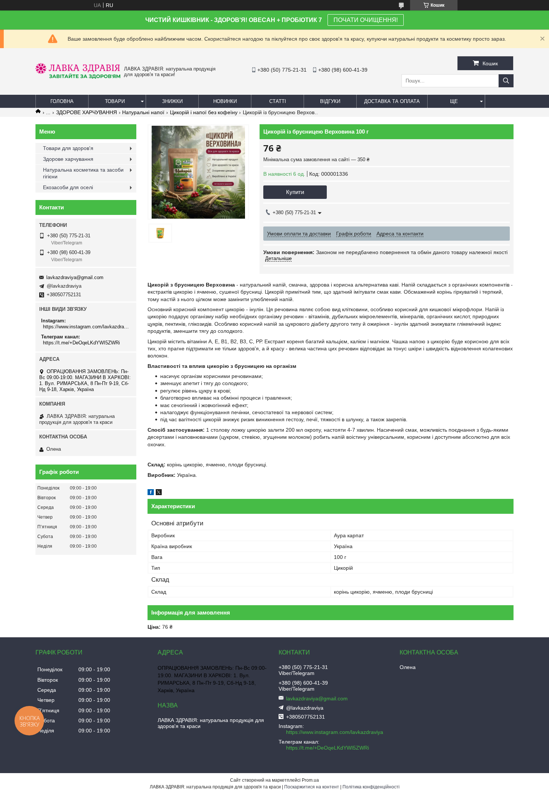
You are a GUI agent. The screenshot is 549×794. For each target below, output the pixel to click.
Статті (277, 101)
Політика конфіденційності (371, 787)
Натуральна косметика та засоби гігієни (83, 173)
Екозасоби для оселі (68, 187)
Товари (115, 101)
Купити (295, 192)
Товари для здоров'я (68, 148)
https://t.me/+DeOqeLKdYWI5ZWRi (81, 343)
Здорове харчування (68, 159)
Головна (62, 101)
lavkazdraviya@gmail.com (74, 277)
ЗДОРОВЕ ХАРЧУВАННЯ (86, 112)
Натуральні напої (143, 112)
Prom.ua (310, 780)
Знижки (172, 101)
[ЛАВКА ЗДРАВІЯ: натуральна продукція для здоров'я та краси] (77, 77)
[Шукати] (506, 80)
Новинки (225, 101)
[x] (159, 493)
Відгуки (330, 101)
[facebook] (151, 493)
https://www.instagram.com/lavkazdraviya (87, 326)
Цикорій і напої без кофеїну (204, 112)
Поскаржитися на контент (311, 787)
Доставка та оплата (392, 101)
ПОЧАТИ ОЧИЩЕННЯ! (366, 20)
